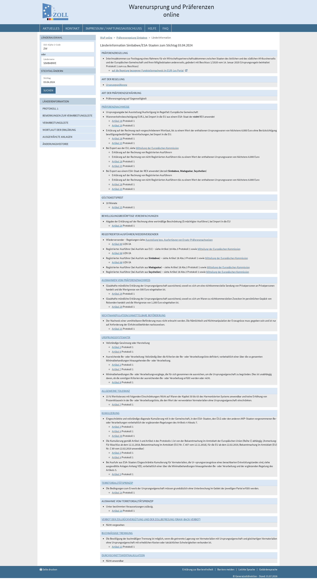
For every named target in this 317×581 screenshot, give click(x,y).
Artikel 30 (117, 436)
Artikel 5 (116, 474)
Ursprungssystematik (116, 337)
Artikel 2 (116, 347)
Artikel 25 (117, 207)
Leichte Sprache (246, 569)
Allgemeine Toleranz (116, 391)
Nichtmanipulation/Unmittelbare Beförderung (133, 315)
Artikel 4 (116, 431)
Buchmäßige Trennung (117, 533)
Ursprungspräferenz (116, 84)
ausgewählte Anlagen (57, 137)
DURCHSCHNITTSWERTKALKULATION (123, 555)
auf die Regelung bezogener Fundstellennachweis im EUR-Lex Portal (148, 70)
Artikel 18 (117, 121)
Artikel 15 (117, 328)
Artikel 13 (117, 546)
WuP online (106, 37)
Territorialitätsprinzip (117, 483)
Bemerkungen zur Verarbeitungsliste (67, 115)
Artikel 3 (116, 426)
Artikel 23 (117, 143)
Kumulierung (110, 413)
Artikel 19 (117, 125)
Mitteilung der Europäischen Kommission (157, 148)
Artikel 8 (116, 382)
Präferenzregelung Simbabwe (131, 37)
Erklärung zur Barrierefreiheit (197, 569)
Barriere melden (225, 569)
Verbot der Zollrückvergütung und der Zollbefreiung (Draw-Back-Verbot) (151, 519)
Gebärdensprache (268, 569)
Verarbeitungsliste (55, 122)
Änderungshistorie (55, 144)
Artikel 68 (117, 253)
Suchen (48, 90)
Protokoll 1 (50, 108)
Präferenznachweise (116, 106)
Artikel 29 (117, 293)
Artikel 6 (116, 351)
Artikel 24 (117, 225)
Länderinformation (56, 101)
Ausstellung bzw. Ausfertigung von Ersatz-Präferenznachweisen (179, 239)
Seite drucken (49, 569)
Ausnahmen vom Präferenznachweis (126, 280)
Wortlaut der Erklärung (59, 130)
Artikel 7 (116, 369)
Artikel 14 (117, 492)
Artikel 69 (117, 244)
